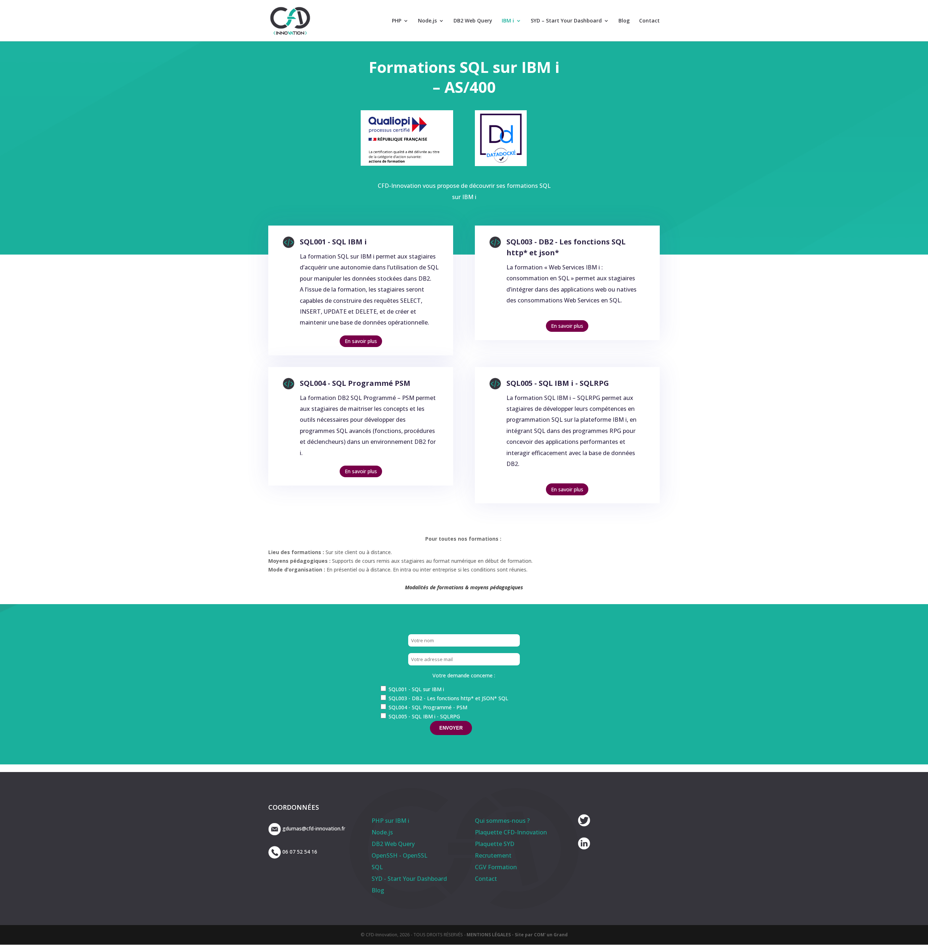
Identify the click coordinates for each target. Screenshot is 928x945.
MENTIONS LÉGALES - (491, 935)
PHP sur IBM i (390, 821)
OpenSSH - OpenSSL (399, 855)
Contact (649, 21)
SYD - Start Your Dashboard (409, 879)
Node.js (427, 21)
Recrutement (493, 855)
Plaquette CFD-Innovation (511, 832)
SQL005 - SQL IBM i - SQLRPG (557, 383)
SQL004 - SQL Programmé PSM (355, 383)
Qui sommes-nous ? (502, 821)
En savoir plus (361, 341)
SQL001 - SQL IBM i (333, 242)
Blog (624, 21)
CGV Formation (496, 867)
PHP (396, 21)
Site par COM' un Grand (541, 935)
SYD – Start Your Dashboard (566, 21)
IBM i (508, 21)
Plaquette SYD (494, 844)
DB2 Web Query (472, 21)
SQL (377, 867)
